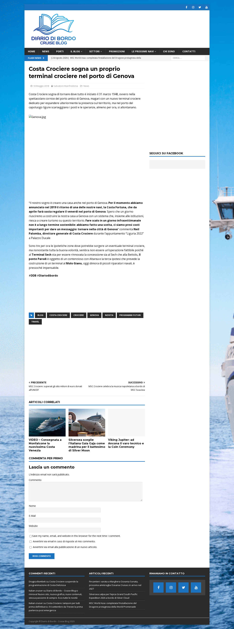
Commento (35, 480)
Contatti (188, 51)
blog (40, 315)
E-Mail (32, 515)
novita (109, 315)
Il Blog (75, 51)
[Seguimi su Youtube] (207, 7)
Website (33, 526)
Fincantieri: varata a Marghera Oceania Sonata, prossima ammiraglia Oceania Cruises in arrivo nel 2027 (115, 585)
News (45, 51)
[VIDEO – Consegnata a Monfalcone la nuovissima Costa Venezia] (47, 422)
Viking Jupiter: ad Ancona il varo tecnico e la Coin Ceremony (126, 443)
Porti (60, 51)
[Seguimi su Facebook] (186, 7)
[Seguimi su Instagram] (193, 7)
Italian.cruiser (36, 590)
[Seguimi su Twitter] (200, 7)
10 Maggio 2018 (41, 85)
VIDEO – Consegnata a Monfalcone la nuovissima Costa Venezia (45, 445)
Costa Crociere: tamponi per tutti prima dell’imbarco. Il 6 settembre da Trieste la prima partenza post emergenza (56, 607)
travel (35, 321)
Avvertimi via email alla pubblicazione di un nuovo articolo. (65, 547)
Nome (32, 505)
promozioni (117, 51)
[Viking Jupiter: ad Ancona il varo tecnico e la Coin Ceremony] (126, 422)
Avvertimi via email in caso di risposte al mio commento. (64, 541)
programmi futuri (130, 315)
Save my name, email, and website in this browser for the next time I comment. (76, 535)
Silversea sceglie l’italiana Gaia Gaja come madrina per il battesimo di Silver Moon (87, 445)
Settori (94, 51)
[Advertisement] (87, 353)
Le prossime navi (143, 51)
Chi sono (169, 51)
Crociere (78, 315)
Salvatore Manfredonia (66, 85)
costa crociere (58, 315)
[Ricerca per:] (188, 57)
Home (31, 51)
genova (94, 315)
